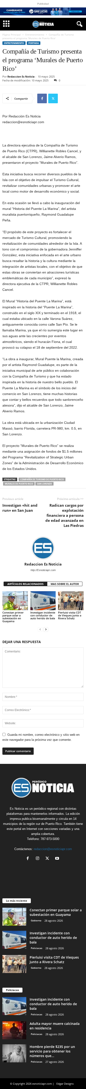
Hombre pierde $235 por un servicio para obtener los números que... (52, 1051)
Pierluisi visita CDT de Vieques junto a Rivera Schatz (69, 615)
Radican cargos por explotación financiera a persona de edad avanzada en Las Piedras (64, 515)
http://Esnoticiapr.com (43, 570)
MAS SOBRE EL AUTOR (65, 584)
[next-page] (45, 629)
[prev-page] (40, 629)
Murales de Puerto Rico (19, 483)
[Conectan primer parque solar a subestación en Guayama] (15, 600)
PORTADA (33, 43)
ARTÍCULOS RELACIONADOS (25, 584)
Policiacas (36, 948)
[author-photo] (43, 548)
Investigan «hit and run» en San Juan (20, 508)
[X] (53, 98)
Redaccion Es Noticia (21, 76)
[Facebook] (42, 98)
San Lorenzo (44, 483)
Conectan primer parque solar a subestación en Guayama (13, 617)
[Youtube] (57, 859)
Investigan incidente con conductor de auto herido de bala (42, 615)
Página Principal (11, 34)
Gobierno (36, 920)
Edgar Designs (65, 1083)
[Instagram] (38, 859)
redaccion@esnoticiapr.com (53, 849)
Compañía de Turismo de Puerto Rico (42, 479)
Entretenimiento (34, 34)
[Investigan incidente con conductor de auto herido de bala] (43, 600)
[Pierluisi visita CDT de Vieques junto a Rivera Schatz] (71, 600)
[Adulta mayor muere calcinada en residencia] (14, 1030)
